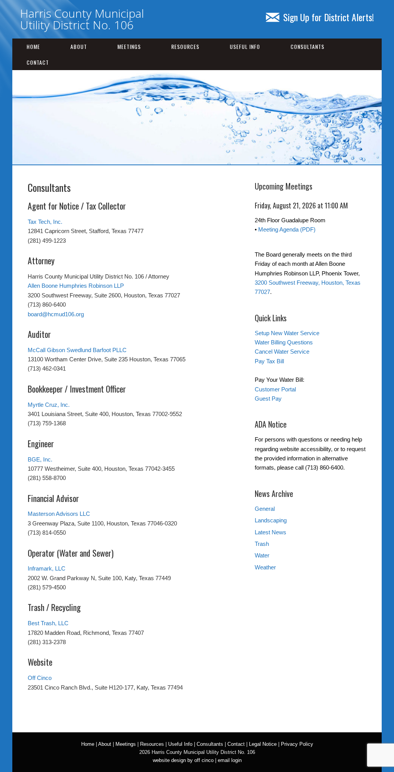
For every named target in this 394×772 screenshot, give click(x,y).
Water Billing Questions (284, 342)
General (265, 508)
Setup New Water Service (287, 333)
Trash (262, 543)
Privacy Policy (297, 744)
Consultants (307, 46)
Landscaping (271, 520)
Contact (38, 62)
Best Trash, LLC (48, 623)
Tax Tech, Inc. (45, 221)
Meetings (129, 46)
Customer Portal (275, 389)
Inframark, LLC (46, 568)
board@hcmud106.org (56, 314)
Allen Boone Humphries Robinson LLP (76, 285)
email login (230, 760)
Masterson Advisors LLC (59, 513)
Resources (185, 46)
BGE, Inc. (40, 459)
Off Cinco (40, 678)
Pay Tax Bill (269, 361)
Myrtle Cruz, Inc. (49, 404)
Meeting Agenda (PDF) (287, 229)
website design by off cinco (183, 760)
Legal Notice (263, 744)
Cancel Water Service (282, 351)
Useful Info (245, 46)
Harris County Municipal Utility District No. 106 (82, 19)
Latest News (270, 532)
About (78, 46)
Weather (265, 567)
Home (33, 46)
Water (262, 555)
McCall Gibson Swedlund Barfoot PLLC (77, 350)
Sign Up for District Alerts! (328, 17)
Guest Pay (268, 398)
